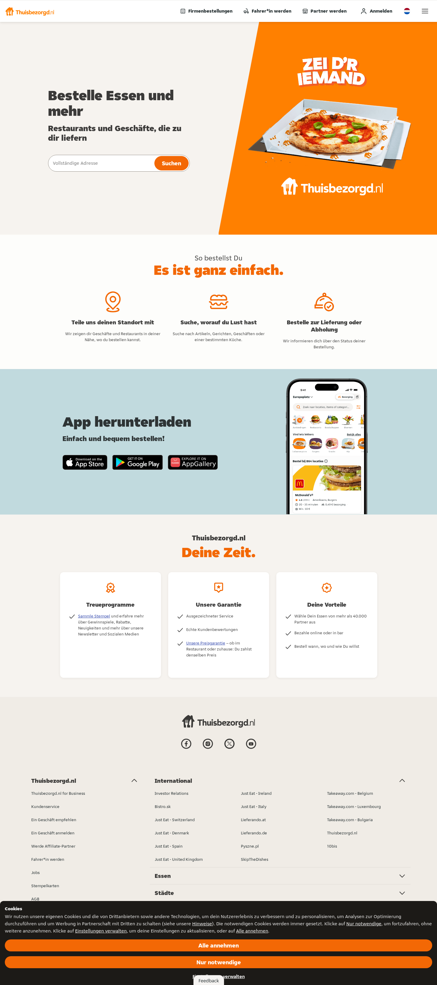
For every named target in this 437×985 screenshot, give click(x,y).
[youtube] (251, 748)
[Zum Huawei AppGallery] (193, 462)
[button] (30, 11)
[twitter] (229, 748)
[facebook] (186, 748)
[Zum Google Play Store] (137, 462)
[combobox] (100, 163)
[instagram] (208, 748)
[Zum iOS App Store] (85, 462)
